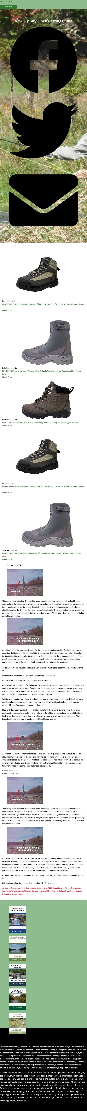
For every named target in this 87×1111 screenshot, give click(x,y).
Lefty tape (71, 650)
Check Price (7, 310)
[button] (43, 61)
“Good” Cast (13, 774)
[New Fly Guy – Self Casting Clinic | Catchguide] (17, 933)
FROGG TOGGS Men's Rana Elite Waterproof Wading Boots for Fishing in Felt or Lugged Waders (40, 423)
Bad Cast (12, 771)
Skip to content (6, 1)
